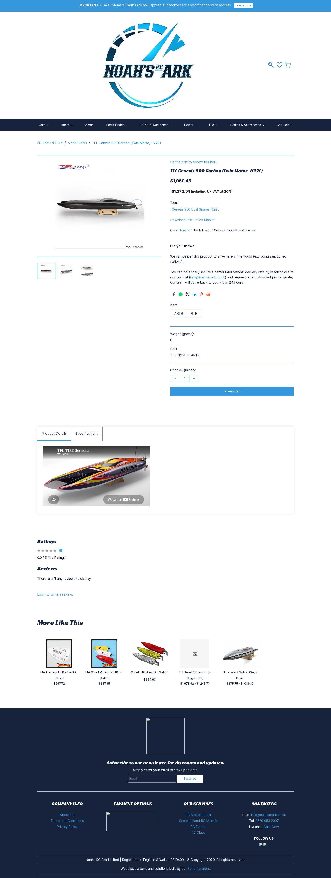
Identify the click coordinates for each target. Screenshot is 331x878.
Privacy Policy (67, 827)
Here (182, 230)
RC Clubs (198, 832)
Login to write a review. (55, 594)
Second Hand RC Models (198, 821)
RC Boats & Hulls (50, 143)
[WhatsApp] (181, 294)
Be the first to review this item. (193, 162)
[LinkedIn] (194, 294)
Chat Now (271, 827)
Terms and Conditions (67, 821)
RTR (194, 313)
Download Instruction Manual (192, 220)
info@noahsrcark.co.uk (207, 277)
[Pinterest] (201, 294)
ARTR (178, 313)
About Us (67, 815)
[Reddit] (208, 294)
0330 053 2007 (267, 821)
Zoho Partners (199, 869)
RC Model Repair (198, 815)
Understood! (243, 5)
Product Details (54, 433)
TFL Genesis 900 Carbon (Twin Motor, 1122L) (126, 143)
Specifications (87, 433)
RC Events (198, 827)
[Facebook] (174, 294)
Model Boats (77, 143)
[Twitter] (187, 294)
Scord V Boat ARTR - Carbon (149, 672)
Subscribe (190, 778)
